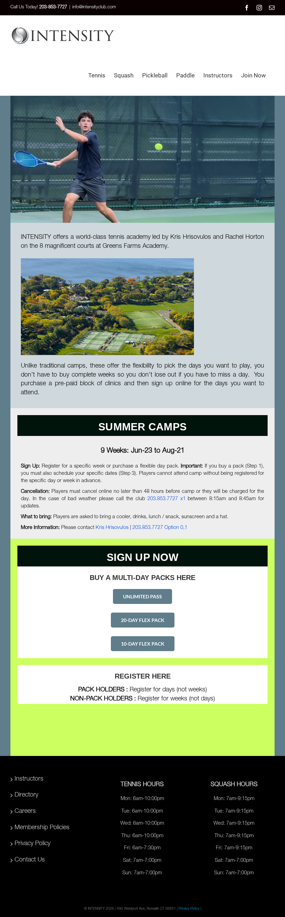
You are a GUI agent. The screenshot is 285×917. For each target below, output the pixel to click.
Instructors (29, 779)
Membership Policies (42, 828)
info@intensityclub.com (94, 7)
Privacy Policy (32, 844)
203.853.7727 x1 (166, 499)
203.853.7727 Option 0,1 (159, 527)
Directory (26, 795)
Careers (25, 811)
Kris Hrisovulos (112, 527)
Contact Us (30, 860)
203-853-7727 (53, 7)
